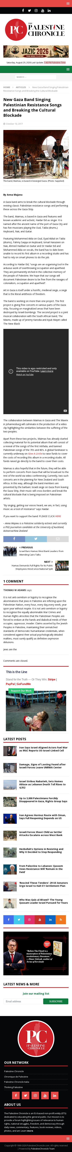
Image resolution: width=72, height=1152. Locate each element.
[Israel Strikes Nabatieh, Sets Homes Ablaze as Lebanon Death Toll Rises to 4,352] (10, 785)
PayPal (10, 684)
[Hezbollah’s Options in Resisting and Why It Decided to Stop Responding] (10, 853)
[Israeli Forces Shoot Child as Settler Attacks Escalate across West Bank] (10, 836)
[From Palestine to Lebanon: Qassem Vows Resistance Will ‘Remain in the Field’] (10, 869)
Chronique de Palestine (16, 1076)
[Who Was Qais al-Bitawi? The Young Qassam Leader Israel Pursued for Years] (10, 903)
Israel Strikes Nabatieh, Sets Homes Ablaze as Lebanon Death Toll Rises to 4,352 (42, 784)
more (30, 1130)
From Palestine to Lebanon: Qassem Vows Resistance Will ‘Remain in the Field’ (41, 869)
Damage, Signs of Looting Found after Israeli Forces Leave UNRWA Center (42, 766)
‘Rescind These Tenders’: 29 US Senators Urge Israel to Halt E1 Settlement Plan (43, 884)
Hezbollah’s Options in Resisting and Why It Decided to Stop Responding (41, 850)
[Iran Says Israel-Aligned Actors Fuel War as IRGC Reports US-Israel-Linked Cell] (10, 751)
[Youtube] (43, 10)
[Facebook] (23, 10)
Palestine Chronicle (14, 1071)
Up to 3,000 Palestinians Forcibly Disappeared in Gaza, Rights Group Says (43, 800)
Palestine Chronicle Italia (16, 1081)
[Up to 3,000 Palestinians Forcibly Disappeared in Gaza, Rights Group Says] (10, 802)
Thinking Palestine (13, 1087)
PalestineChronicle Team (43, 1148)
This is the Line (16, 672)
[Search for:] (36, 76)
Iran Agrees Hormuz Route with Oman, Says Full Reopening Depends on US (42, 817)
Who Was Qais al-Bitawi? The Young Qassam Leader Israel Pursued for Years (43, 901)
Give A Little (35, 453)
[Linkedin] (49, 10)
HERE (58, 516)
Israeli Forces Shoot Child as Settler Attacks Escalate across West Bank (40, 833)
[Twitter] (29, 10)
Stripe (51, 679)
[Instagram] (36, 10)
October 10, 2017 (14, 123)
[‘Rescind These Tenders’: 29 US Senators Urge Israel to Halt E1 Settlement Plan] (10, 886)
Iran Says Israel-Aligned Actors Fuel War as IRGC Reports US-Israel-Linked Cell (43, 749)
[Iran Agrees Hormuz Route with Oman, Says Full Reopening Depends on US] (10, 819)
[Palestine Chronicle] (36, 1055)
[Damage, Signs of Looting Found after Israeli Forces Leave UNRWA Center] (10, 768)
